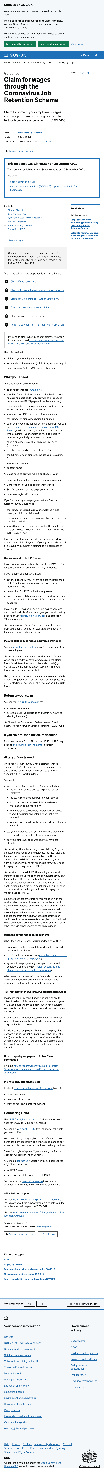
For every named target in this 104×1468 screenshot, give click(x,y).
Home (7, 62)
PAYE (6, 1259)
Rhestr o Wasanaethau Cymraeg (48, 1448)
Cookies (27, 1444)
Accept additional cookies (20, 44)
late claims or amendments (27, 744)
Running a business (46, 62)
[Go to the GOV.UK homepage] (15, 55)
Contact (67, 1444)
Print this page (16, 240)
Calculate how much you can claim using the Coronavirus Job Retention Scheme (85, 236)
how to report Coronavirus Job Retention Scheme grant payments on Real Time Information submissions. (31, 1069)
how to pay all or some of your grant (33, 1088)
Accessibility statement (47, 1444)
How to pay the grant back (19, 225)
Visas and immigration (16, 1422)
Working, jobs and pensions (19, 1428)
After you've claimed (16, 221)
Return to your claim (16, 214)
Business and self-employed (19, 1349)
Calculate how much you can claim (30, 307)
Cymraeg (84, 72)
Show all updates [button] (44, 1226)
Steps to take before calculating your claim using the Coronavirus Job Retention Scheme (84, 223)
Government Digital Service (19, 1452)
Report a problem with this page (83, 1304)
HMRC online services (33, 615)
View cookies (78, 44)
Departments (78, 1340)
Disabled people (13, 1373)
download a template (25, 647)
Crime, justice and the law (18, 1367)
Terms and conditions (15, 1448)
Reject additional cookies (53, 44)
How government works (84, 1380)
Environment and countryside (20, 1397)
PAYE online (35, 389)
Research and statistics (84, 1359)
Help (6, 1444)
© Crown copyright (89, 1466)
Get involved (77, 1387)
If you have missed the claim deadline (24, 217)
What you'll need (15, 210)
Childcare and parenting (17, 1355)
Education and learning (17, 1385)
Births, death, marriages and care (22, 1342)
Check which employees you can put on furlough (37, 290)
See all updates (44, 141)
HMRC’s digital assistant (22, 1119)
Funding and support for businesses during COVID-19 (29, 1269)
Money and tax (12, 1410)
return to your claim (28, 702)
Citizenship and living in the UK (21, 1361)
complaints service (32, 1181)
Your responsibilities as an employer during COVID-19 (30, 1279)
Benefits (8, 1336)
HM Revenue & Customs (30, 132)
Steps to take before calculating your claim (34, 298)
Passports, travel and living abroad (23, 1416)
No (43, 1304)
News (74, 1347)
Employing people (66, 62)
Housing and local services (18, 1404)
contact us (22, 1160)
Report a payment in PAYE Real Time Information (37, 324)
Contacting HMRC (16, 229)
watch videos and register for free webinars (37, 1199)
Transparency (78, 1374)
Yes (31, 1304)
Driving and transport (16, 1379)
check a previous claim (22, 181)
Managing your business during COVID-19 (24, 1274)
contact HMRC (26, 1128)
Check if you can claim (23, 281)
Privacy (16, 1444)
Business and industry (23, 62)
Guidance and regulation (84, 1353)
